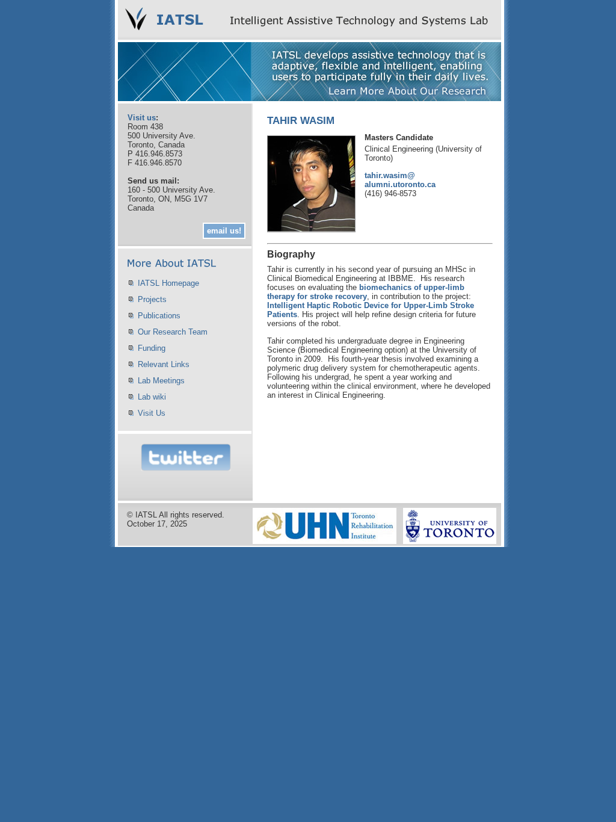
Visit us (142, 117)
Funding (151, 348)
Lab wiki (152, 396)
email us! (224, 230)
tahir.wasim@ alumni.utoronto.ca (400, 180)
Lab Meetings (161, 380)
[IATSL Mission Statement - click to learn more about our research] (309, 98)
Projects (152, 299)
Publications (159, 315)
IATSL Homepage (168, 283)
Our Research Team (173, 331)
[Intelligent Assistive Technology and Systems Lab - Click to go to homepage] (309, 36)
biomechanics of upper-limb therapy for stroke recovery (365, 292)
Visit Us (151, 413)
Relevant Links (163, 364)
